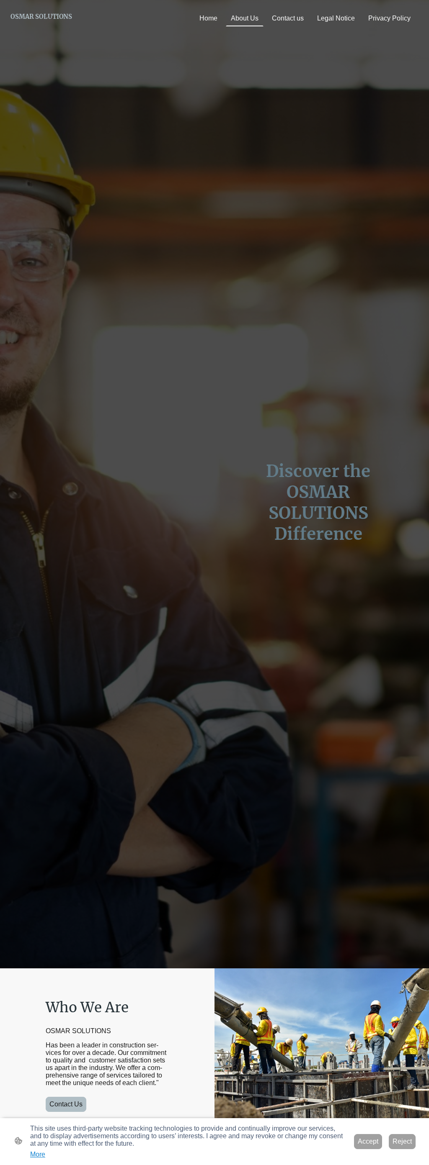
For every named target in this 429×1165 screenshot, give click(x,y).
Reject (402, 1141)
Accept (368, 1141)
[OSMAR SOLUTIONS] (41, 26)
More (37, 1154)
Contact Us (66, 1104)
